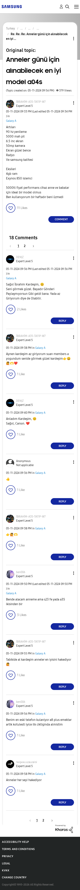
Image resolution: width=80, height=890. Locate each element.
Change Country (14, 877)
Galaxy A (11, 121)
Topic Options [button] (67, 39)
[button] (67, 103)
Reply (62, 321)
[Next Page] (32, 246)
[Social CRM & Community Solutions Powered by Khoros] (64, 828)
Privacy (7, 856)
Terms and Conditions (18, 849)
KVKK (5, 870)
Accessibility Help (15, 842)
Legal (6, 863)
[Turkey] (12, 6)
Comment (61, 219)
